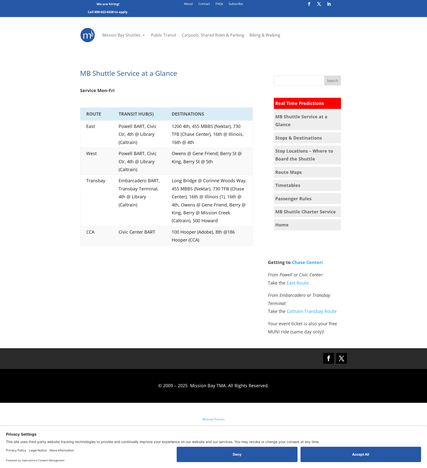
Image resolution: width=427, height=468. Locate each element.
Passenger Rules (293, 199)
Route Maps (288, 172)
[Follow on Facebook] (309, 4)
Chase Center (306, 262)
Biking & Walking (265, 35)
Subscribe (236, 4)
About (188, 4)
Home (282, 225)
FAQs (219, 4)
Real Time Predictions (299, 103)
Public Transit (163, 35)
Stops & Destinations (298, 138)
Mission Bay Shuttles (121, 35)
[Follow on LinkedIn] (329, 4)
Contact (204, 4)
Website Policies (213, 419)
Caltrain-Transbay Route (312, 311)
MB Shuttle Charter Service (305, 212)
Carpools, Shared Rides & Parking (213, 35)
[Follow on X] (319, 4)
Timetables (287, 185)
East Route (298, 283)
